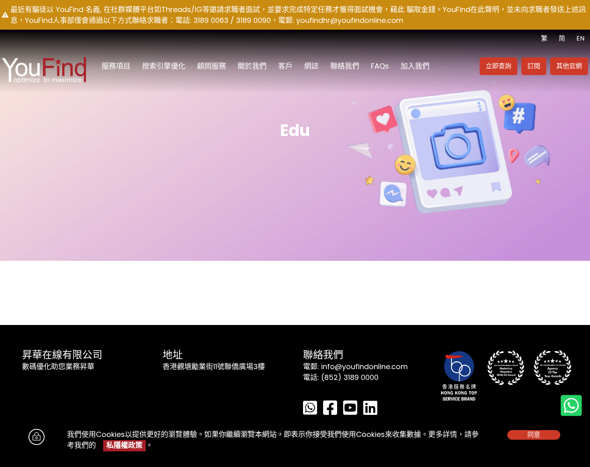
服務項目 (116, 66)
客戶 (285, 66)
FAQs (380, 66)
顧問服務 (211, 66)
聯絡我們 (344, 66)
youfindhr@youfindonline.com (349, 20)
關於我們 (252, 66)
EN (580, 38)
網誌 (311, 66)
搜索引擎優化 (163, 66)
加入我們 (415, 66)
